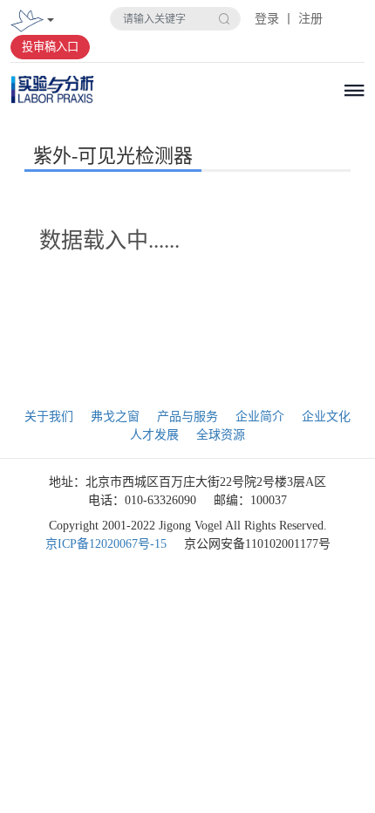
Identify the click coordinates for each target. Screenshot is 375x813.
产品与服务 (187, 416)
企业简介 (259, 416)
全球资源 (220, 434)
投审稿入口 (50, 46)
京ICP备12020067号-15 (106, 543)
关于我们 (48, 416)
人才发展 (154, 434)
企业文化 (326, 416)
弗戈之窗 (115, 416)
